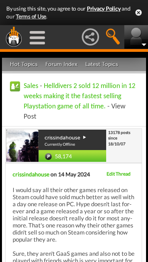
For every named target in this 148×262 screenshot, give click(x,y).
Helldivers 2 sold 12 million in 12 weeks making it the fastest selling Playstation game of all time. (79, 96)
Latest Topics (101, 64)
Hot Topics (23, 64)
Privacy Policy (104, 8)
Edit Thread (119, 174)
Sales (31, 86)
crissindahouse (31, 174)
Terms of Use (31, 16)
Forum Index (61, 64)
